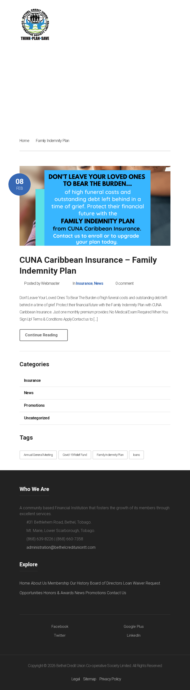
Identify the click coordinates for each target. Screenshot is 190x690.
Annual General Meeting (38, 455)
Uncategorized (36, 418)
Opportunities (31, 592)
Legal (75, 679)
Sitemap (89, 679)
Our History (79, 583)
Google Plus (134, 626)
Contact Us (116, 592)
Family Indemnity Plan (110, 455)
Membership (58, 583)
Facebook (59, 626)
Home (24, 140)
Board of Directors (106, 583)
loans (136, 455)
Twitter (60, 635)
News (98, 283)
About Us (39, 583)
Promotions (34, 405)
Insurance (84, 283)
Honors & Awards (59, 592)
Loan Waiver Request (141, 583)
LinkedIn (134, 635)
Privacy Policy (110, 679)
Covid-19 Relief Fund (75, 455)
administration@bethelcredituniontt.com (60, 547)
